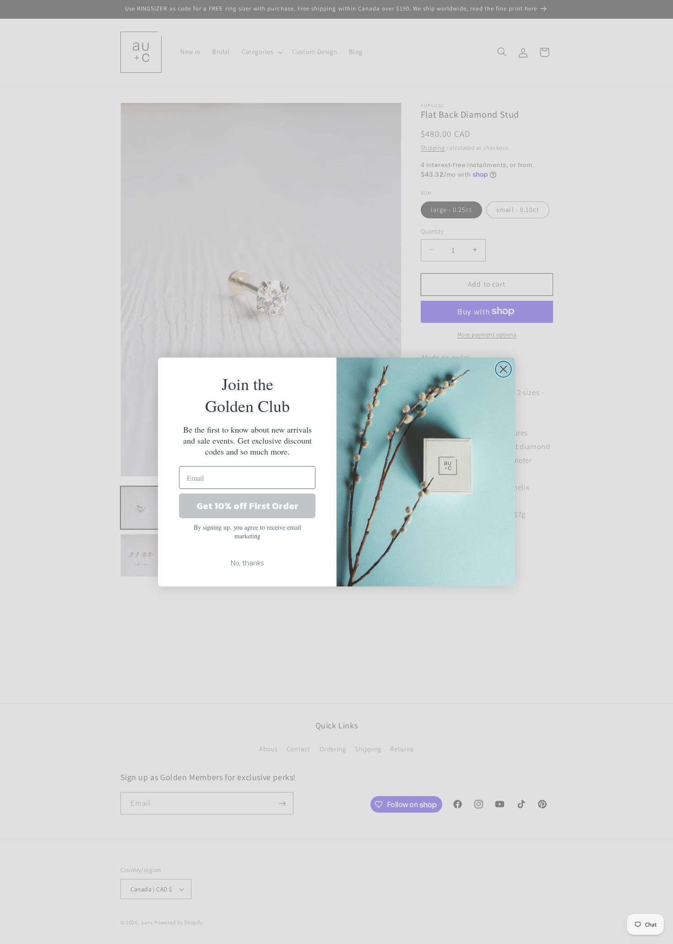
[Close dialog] (503, 369)
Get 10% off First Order (247, 506)
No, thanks (247, 562)
